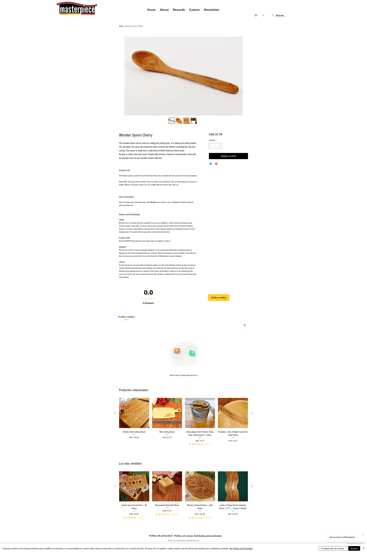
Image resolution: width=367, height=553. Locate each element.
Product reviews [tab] (126, 316)
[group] (183, 426)
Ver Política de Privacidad (240, 548)
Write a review (218, 297)
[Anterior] (115, 413)
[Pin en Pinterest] (216, 163)
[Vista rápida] (134, 413)
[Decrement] (211, 145)
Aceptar (354, 548)
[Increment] (220, 145)
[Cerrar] (363, 548)
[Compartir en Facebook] (210, 163)
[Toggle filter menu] (244, 325)
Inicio (121, 26)
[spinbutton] (215, 145)
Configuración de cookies (332, 548)
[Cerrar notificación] (363, 535)
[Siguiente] (252, 413)
